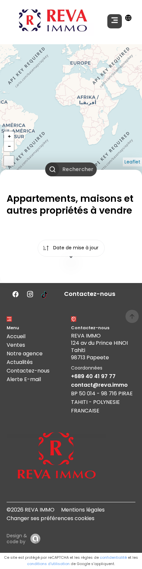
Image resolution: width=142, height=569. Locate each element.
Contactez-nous (28, 370)
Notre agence (25, 353)
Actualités (20, 362)
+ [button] (9, 136)
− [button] (9, 146)
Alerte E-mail (24, 379)
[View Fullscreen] (9, 161)
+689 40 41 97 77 (93, 376)
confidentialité (113, 557)
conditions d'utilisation (48, 563)
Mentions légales (83, 510)
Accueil (16, 336)
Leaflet (132, 162)
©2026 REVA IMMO (30, 510)
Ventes (16, 345)
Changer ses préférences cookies (50, 518)
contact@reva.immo (99, 385)
